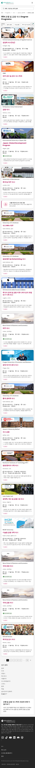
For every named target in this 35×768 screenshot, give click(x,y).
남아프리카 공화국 (6, 691)
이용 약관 (3, 764)
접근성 (17, 764)
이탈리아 (4, 678)
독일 (2, 689)
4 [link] (17, 660)
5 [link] (20, 660)
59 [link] (27, 660)
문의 (2, 756)
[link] (31, 13)
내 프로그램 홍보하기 (6, 753)
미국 (2, 671)
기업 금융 (16, 24)
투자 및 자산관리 (26, 24)
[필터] (32, 24)
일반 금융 (9, 24)
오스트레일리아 (5, 681)
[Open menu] (32, 2)
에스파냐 (4, 676)
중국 (2, 686)
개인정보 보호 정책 (11, 764)
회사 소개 (3, 749)
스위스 (3, 684)
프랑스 (3, 673)
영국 (2, 668)
